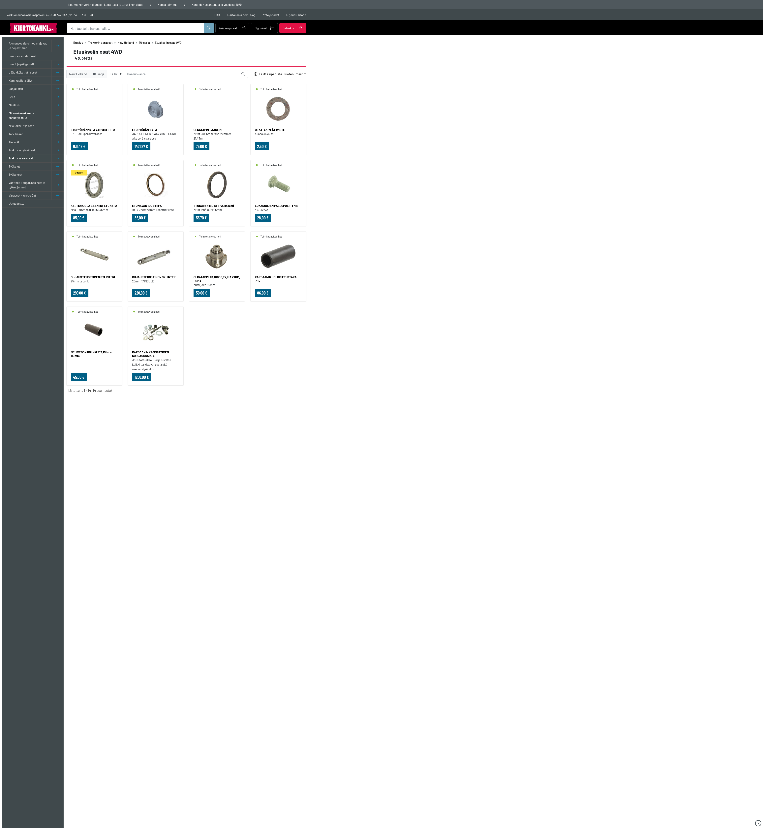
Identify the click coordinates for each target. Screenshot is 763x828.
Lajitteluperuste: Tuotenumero (281, 74)
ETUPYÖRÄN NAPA (144, 130)
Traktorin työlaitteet (22, 150)
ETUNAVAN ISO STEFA (147, 205)
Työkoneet (15, 174)
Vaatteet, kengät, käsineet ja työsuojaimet (27, 185)
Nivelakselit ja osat (21, 126)
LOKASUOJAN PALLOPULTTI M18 (276, 205)
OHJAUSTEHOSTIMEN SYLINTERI (93, 277)
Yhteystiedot (271, 15)
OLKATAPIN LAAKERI (208, 130)
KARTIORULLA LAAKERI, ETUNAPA (94, 205)
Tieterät (14, 142)
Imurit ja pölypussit (21, 64)
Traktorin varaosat (21, 158)
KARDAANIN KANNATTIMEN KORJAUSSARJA (150, 354)
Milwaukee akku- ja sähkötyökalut (21, 115)
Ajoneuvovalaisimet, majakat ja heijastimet (28, 46)
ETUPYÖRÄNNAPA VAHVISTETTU (93, 130)
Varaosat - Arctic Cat (22, 195)
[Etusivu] (33, 27)
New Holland (125, 42)
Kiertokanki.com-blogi (241, 15)
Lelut (12, 97)
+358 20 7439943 (56, 15)
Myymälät (261, 28)
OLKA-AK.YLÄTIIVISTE (270, 130)
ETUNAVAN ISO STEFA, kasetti (214, 205)
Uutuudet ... (16, 203)
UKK (217, 15)
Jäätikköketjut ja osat (23, 72)
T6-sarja (144, 42)
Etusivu (78, 42)
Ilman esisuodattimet (22, 56)
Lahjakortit (16, 88)
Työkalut (14, 166)
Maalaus (14, 105)
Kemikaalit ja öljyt (20, 80)
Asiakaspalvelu (228, 28)
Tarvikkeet (16, 134)
